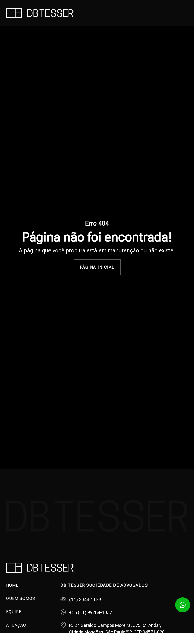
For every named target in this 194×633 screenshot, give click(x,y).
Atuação (16, 625)
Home (12, 585)
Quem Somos (20, 598)
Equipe (13, 611)
